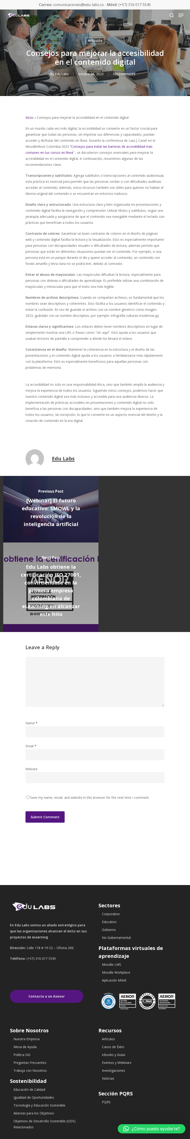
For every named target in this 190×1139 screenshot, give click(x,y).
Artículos (95, 40)
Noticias (108, 1078)
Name (31, 723)
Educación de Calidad (29, 1089)
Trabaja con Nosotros (30, 1070)
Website (31, 769)
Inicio (29, 117)
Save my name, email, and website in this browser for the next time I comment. (89, 797)
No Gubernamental (116, 937)
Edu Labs (62, 74)
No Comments (124, 74)
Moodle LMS (111, 964)
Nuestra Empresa (26, 1039)
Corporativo (111, 914)
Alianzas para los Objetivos (33, 1113)
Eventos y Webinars (116, 1062)
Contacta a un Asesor (46, 996)
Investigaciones (113, 1070)
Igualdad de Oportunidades (33, 1097)
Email (30, 746)
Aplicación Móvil (114, 980)
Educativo (109, 922)
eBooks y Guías (113, 1054)
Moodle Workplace (116, 972)
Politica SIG (21, 1054)
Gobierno (109, 929)
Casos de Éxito (113, 1047)
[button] (151, 1128)
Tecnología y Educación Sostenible (39, 1105)
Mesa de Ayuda (25, 1047)
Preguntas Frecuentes (29, 1062)
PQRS (106, 1102)
